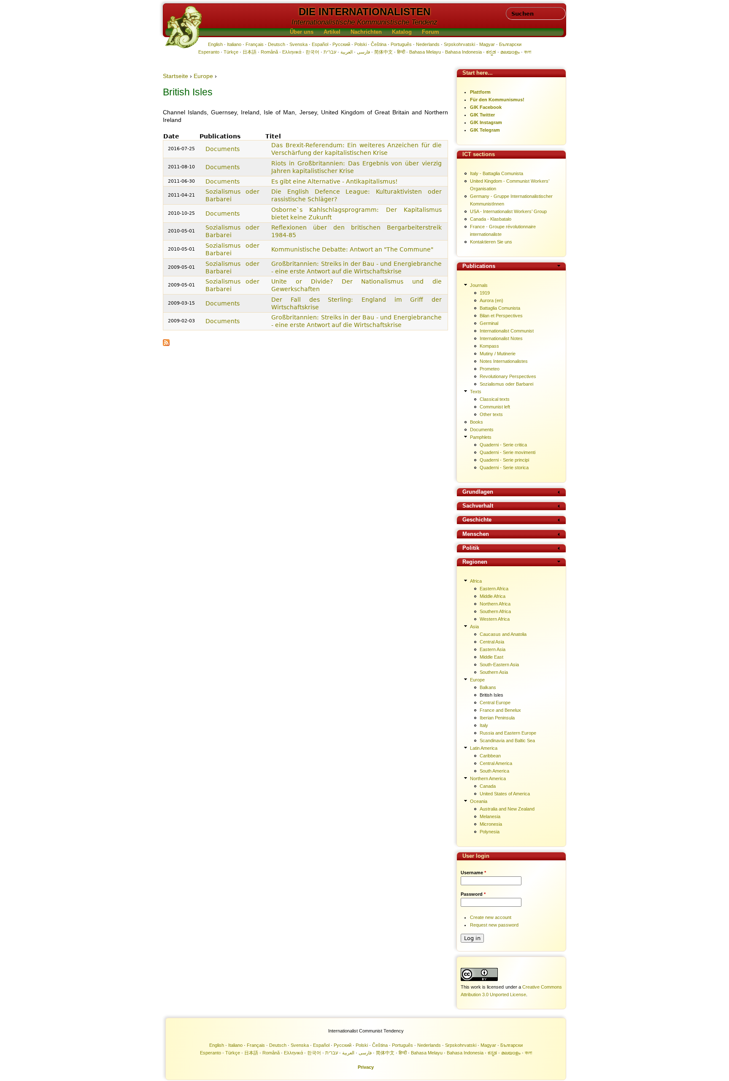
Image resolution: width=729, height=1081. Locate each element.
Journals (479, 285)
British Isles (491, 694)
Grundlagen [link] (477, 492)
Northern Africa (495, 603)
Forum (430, 32)
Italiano (234, 44)
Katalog (402, 32)
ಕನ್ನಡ (491, 51)
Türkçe (231, 51)
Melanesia (490, 816)
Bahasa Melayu (425, 51)
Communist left (495, 406)
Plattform (480, 92)
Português (401, 44)
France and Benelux (500, 710)
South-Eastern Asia (499, 664)
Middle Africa (492, 596)
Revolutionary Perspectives (508, 376)
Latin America (483, 748)
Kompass (489, 346)
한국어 (312, 51)
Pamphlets (480, 437)
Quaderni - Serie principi (504, 459)
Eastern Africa (494, 588)
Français (255, 44)
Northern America (488, 778)
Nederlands (428, 44)
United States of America (505, 793)
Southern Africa (495, 611)
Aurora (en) (491, 300)
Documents (222, 149)
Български (510, 44)
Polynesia (490, 831)
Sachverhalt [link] (477, 506)
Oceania (478, 801)
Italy (484, 725)
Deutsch (276, 44)
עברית (330, 51)
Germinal (489, 323)
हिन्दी (401, 51)
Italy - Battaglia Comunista (496, 173)
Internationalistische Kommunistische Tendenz (364, 22)
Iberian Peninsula (497, 717)
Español (320, 44)
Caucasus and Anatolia (503, 634)
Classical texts (495, 399)
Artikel (332, 32)
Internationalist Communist (507, 330)
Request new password (494, 924)
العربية (346, 51)
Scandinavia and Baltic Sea (507, 740)
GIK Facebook (486, 107)
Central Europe (495, 702)
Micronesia (491, 824)
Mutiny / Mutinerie (498, 353)
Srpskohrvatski (459, 44)
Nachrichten (366, 32)
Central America (496, 763)
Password (473, 894)
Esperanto (208, 51)
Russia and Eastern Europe (508, 732)
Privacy (366, 1067)
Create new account (490, 917)
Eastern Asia (492, 649)
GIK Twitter (482, 114)
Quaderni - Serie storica (504, 467)
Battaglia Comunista (500, 308)
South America (494, 770)
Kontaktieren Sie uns (491, 241)
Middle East (491, 656)
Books (476, 421)
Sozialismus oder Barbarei (506, 383)
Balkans (488, 687)
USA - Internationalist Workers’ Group (508, 211)
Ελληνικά (291, 51)
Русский (341, 44)
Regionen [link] (474, 562)
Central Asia (492, 641)
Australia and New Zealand (507, 808)
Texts (475, 391)
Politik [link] (470, 548)
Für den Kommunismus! (497, 99)
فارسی (363, 51)
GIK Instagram (486, 122)
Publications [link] (478, 266)
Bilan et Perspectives (501, 315)
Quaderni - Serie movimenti (507, 452)
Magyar (487, 44)
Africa (476, 581)
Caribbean (490, 755)
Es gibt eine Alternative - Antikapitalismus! (334, 181)
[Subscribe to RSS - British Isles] (166, 344)
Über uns (301, 32)
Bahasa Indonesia (463, 51)
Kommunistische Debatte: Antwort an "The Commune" (352, 249)
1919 (485, 292)
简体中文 (383, 51)
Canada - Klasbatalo (490, 219)
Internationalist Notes (501, 338)
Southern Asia (494, 672)
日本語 (249, 51)
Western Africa (495, 619)
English (215, 44)
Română (269, 51)
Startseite (175, 76)
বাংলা (527, 51)
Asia (474, 626)
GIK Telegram (485, 129)
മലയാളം (510, 51)
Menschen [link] (475, 534)
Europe (203, 76)
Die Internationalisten (364, 11)
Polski (360, 44)
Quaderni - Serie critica (503, 444)
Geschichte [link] (476, 520)
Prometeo (490, 368)
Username (473, 872)
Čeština (378, 44)
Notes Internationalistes (504, 361)
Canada (488, 786)
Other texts (491, 414)
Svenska (298, 44)
